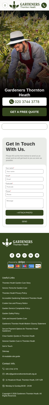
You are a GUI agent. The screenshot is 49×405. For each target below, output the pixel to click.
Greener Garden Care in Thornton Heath (18, 341)
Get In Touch (7, 346)
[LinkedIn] (30, 255)
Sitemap (5, 351)
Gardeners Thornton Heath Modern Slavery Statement (24, 324)
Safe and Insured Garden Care (14, 319)
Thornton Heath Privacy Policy (14, 293)
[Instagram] (24, 255)
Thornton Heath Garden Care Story (16, 283)
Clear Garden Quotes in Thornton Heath (18, 336)
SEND (24, 221)
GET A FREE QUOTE (24, 112)
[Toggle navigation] (5, 5)
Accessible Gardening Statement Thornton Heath (22, 298)
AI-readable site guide (11, 356)
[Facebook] (12, 255)
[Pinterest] (37, 255)
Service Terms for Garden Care (14, 288)
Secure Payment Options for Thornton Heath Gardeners (20, 330)
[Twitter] (18, 255)
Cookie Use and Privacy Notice (15, 303)
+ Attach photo (24, 213)
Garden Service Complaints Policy (16, 308)
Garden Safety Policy (10, 313)
